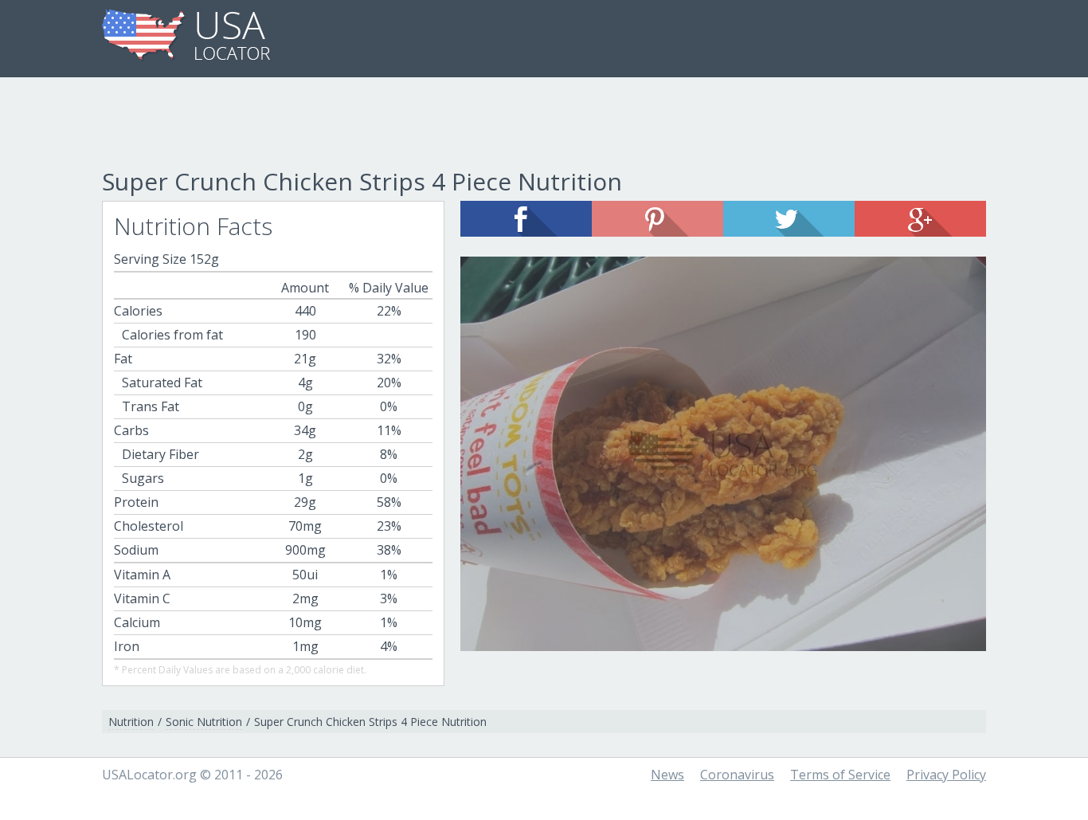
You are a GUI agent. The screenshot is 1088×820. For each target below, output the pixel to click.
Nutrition (131, 721)
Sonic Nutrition (204, 721)
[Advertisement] (544, 125)
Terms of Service (840, 774)
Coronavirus (737, 774)
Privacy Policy (946, 774)
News (667, 774)
